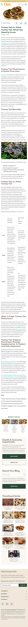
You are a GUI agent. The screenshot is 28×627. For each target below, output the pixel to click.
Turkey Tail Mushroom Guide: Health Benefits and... (22, 429)
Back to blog (6, 23)
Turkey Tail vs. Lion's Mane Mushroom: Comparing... (6, 428)
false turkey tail (19, 329)
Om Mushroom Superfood (10, 609)
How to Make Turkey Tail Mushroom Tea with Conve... (14, 429)
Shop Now (14, 456)
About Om (14, 462)
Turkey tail (3, 74)
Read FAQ (14, 486)
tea (11, 388)
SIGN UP (23, 585)
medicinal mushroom (6, 43)
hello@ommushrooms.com (10, 481)
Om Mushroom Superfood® (9, 361)
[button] (1, 4)
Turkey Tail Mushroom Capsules (11, 377)
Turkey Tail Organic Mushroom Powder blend (14, 375)
